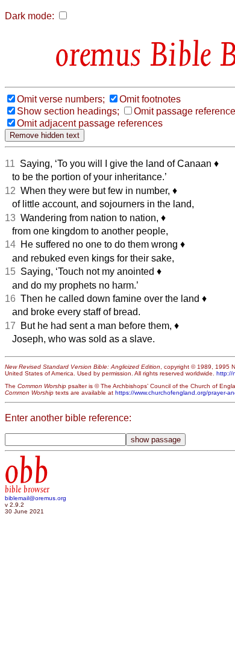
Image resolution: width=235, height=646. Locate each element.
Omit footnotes (150, 99)
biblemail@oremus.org (35, 498)
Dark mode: (29, 16)
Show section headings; (68, 111)
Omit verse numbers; (61, 99)
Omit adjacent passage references (90, 123)
